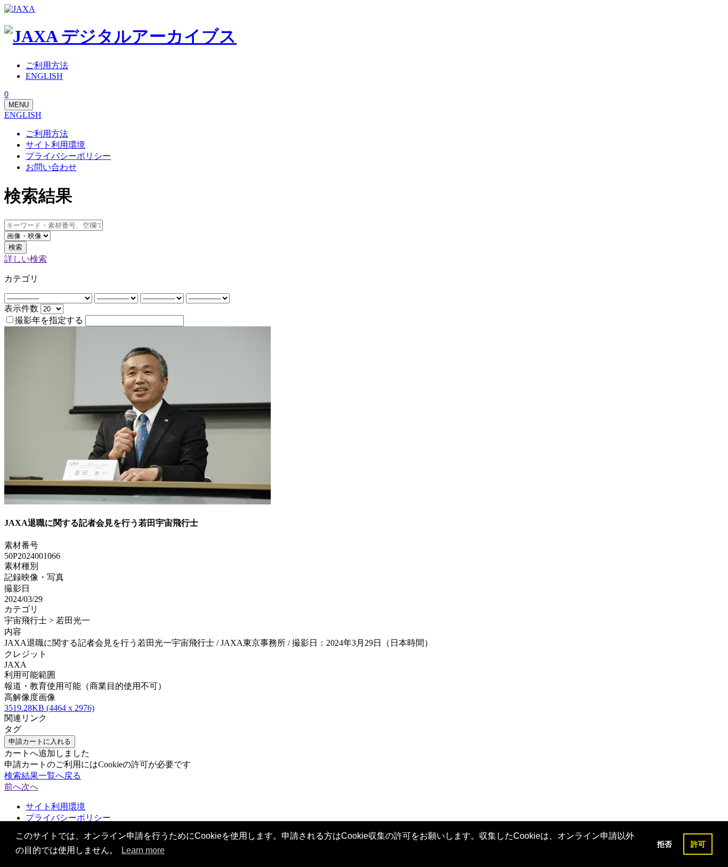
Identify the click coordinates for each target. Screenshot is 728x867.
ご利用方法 (47, 133)
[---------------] (117, 297)
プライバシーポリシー (68, 155)
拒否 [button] (664, 844)
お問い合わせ (51, 167)
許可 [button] (698, 844)
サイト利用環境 (55, 144)
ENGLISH (23, 114)
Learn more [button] (143, 850)
